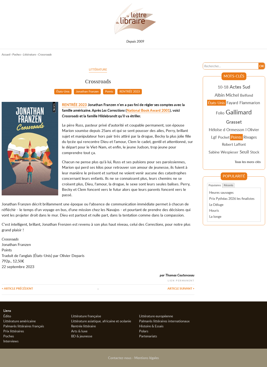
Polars (143, 331)
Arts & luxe (79, 331)
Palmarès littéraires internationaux (164, 321)
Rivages (250, 137)
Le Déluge (216, 204)
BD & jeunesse (81, 336)
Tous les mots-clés (248, 162)
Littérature (29, 54)
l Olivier (252, 129)
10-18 (223, 87)
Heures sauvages (221, 192)
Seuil (244, 152)
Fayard (232, 102)
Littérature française (86, 316)
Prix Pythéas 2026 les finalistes (231, 198)
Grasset (234, 122)
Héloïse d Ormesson (226, 129)
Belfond (246, 95)
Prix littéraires (13, 331)
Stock (254, 151)
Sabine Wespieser (223, 151)
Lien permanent (181, 280)
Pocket (223, 137)
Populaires (215, 185)
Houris (214, 210)
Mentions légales (146, 358)
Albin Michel (227, 95)
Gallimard (239, 112)
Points (109, 91)
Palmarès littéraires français (23, 326)
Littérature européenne (156, 316)
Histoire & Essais (151, 326)
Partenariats (148, 336)
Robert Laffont (234, 144)
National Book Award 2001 (148, 110)
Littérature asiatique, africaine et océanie (101, 321)
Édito (7, 316)
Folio (220, 113)
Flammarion (249, 102)
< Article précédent (17, 288)
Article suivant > (181, 288)
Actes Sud (240, 87)
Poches (16, 54)
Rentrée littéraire (83, 326)
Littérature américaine (19, 321)
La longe (215, 216)
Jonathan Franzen (87, 91)
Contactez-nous (119, 358)
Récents (228, 185)
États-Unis (62, 91)
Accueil (6, 54)
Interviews (11, 341)
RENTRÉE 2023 (130, 91)
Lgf (214, 137)
